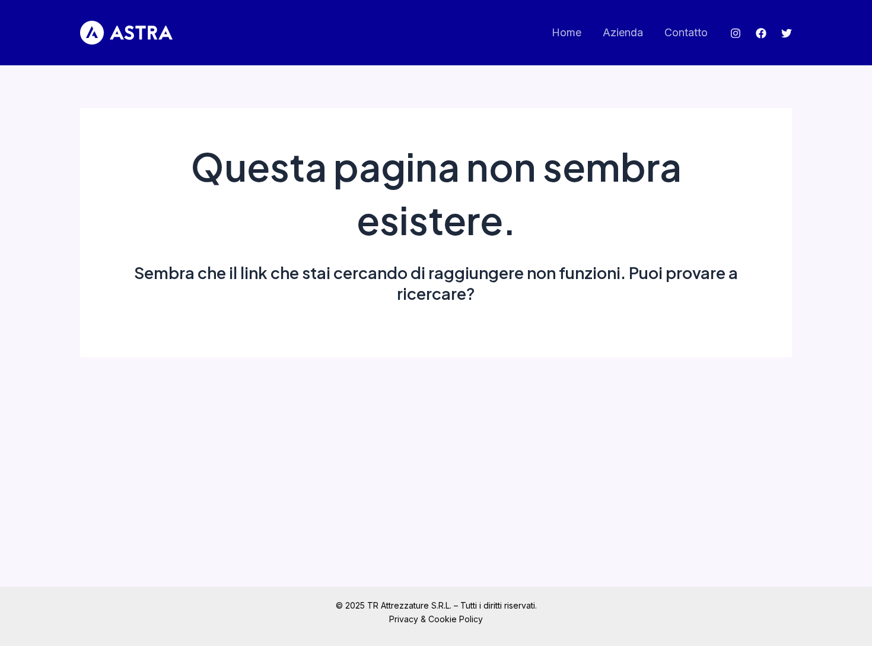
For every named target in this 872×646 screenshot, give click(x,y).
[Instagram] (735, 33)
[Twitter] (786, 33)
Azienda (623, 32)
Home (566, 32)
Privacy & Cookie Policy (436, 619)
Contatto (686, 32)
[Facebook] (761, 33)
